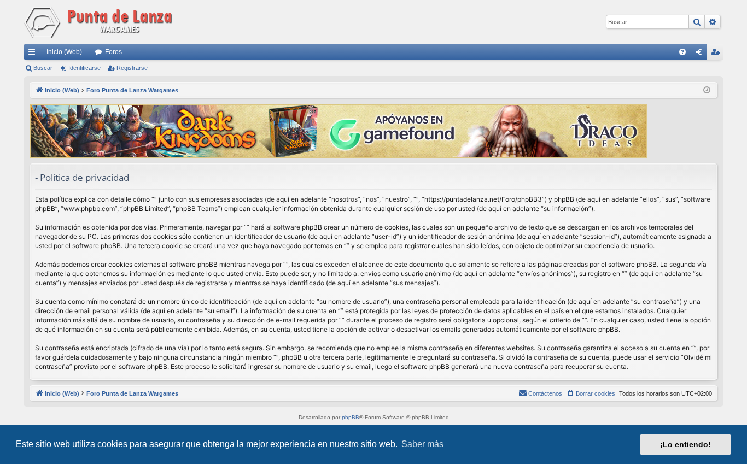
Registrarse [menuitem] (717, 54)
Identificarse (84, 67)
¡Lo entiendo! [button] (685, 444)
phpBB (350, 417)
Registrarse (132, 67)
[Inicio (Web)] (100, 22)
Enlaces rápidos (34, 54)
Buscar (42, 67)
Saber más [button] (422, 444)
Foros (113, 52)
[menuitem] (682, 52)
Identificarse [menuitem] (701, 54)
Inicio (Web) (64, 52)
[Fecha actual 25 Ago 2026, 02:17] (706, 90)
